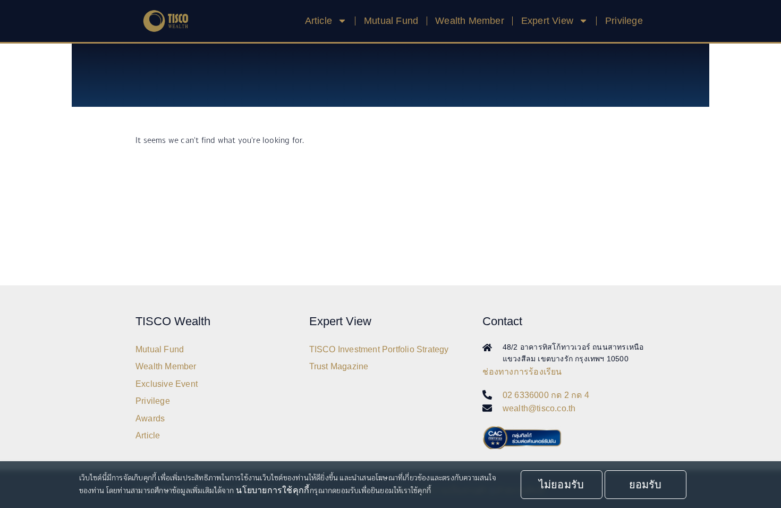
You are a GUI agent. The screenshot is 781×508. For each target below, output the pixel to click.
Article (147, 435)
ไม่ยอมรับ (561, 484)
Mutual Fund (391, 20)
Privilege (624, 20)
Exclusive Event (166, 383)
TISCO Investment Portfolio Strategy (379, 349)
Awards (150, 418)
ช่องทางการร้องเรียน (522, 371)
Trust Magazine (339, 366)
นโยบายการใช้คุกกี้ (272, 490)
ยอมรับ (645, 484)
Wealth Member (469, 20)
